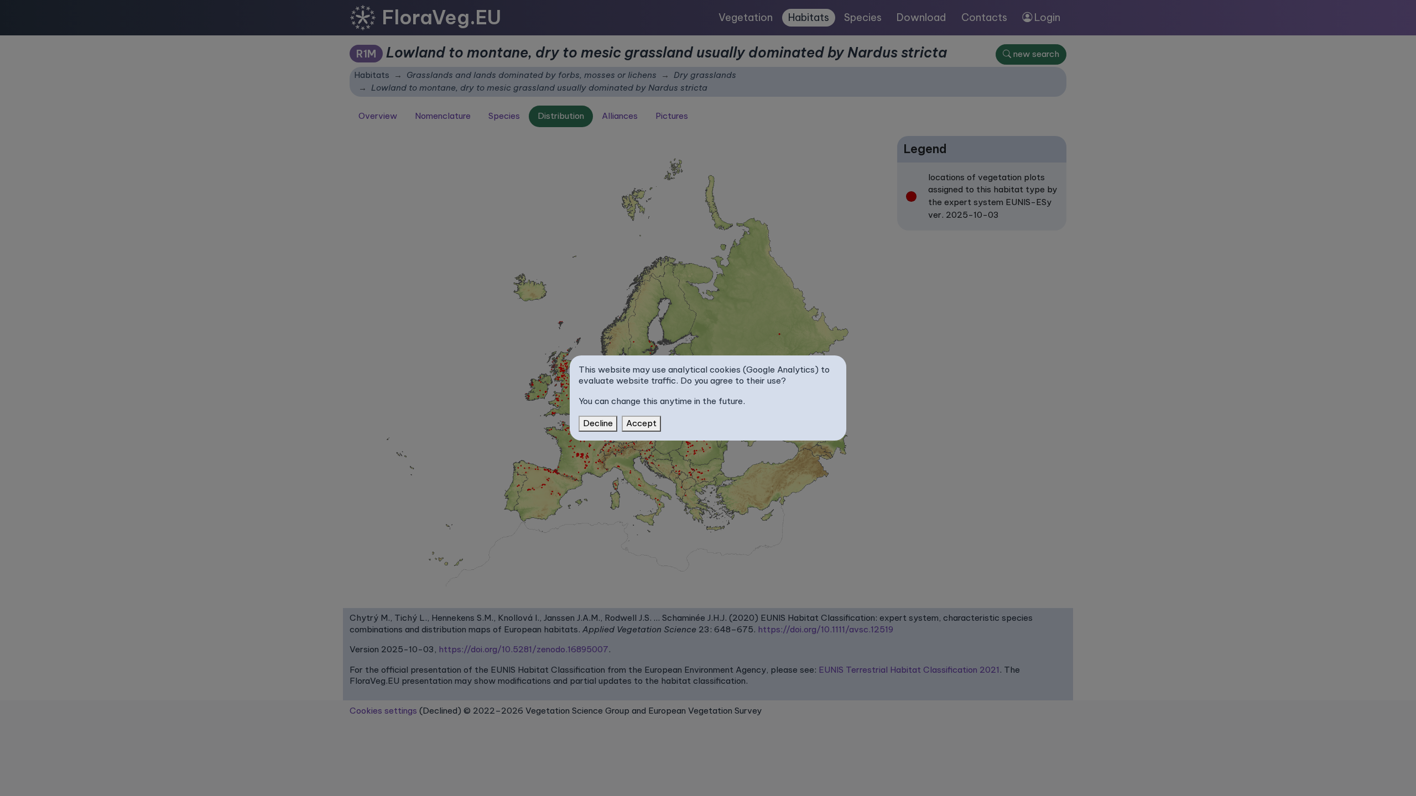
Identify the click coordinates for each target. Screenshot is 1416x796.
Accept (641, 423)
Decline (598, 423)
